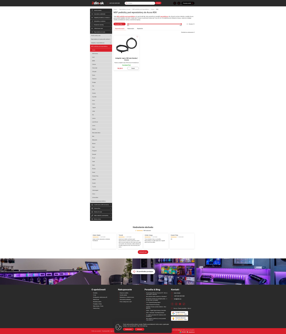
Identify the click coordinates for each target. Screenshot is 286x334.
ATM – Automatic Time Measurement (155, 312)
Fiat (93, 86)
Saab (93, 161)
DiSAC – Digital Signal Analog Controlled (156, 310)
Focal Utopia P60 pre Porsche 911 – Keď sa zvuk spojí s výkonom (156, 293)
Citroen (94, 64)
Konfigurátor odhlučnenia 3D (100, 297)
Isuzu (93, 100)
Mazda (94, 129)
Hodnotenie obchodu (143, 227)
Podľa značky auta (95, 35)
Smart (93, 172)
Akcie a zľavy (97, 219)
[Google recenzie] (179, 313)
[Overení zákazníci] (179, 319)
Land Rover (95, 122)
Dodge (94, 82)
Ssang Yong (95, 176)
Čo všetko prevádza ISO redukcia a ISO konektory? (156, 315)
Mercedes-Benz (96, 132)
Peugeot (94, 150)
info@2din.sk (177, 299)
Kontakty (95, 293)
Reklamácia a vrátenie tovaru (127, 297)
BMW (93, 60)
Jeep (93, 111)
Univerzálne (95, 197)
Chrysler (94, 71)
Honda (94, 93)
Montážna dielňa (97, 301)
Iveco (93, 104)
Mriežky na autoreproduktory (98, 201)
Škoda (93, 168)
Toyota (94, 186)
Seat (93, 165)
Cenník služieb (123, 295)
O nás (94, 295)
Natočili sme (96, 299)
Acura (93, 50)
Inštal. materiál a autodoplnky (101, 215)
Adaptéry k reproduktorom (97, 42)
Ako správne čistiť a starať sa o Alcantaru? (156, 296)
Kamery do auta (98, 211)
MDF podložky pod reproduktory (99, 46)
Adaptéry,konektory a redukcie (102, 17)
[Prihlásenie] (178, 3)
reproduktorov (164, 16)
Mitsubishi (94, 140)
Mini (93, 136)
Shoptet (184, 332)
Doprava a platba (124, 293)
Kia (93, 114)
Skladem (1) (192, 24)
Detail (133, 68)
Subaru (94, 179)
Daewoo (94, 78)
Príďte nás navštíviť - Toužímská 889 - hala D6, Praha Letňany (107, 331)
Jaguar (94, 107)
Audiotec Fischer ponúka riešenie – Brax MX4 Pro (156, 307)
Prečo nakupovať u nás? (126, 301)
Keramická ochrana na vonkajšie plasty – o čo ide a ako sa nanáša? (156, 299)
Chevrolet (94, 68)
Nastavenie (128, 329)
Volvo (93, 194)
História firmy (96, 308)
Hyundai (94, 96)
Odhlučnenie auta (98, 28)
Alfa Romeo (95, 53)
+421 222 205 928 (114, 3)
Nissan (93, 143)
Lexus (93, 125)
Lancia (93, 118)
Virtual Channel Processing (152, 304)
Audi (93, 57)
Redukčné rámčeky (99, 24)
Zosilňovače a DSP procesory (101, 204)
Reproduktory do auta (99, 32)
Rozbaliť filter (118, 24)
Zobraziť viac (143, 252)
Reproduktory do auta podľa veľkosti (100, 39)
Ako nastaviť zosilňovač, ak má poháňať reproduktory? (156, 319)
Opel (93, 147)
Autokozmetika (97, 10)
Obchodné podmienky (125, 299)
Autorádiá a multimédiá (99, 14)
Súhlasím (139, 329)
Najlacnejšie (130, 28)
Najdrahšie (140, 28)
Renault (94, 154)
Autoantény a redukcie (99, 21)
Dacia (93, 75)
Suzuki (94, 183)
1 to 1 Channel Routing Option (153, 302)
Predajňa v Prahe (97, 304)
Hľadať (158, 3)
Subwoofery (97, 208)
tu (146, 326)
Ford (93, 89)
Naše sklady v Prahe (98, 306)
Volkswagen (95, 190)
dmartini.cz (191, 332)
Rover (93, 158)
